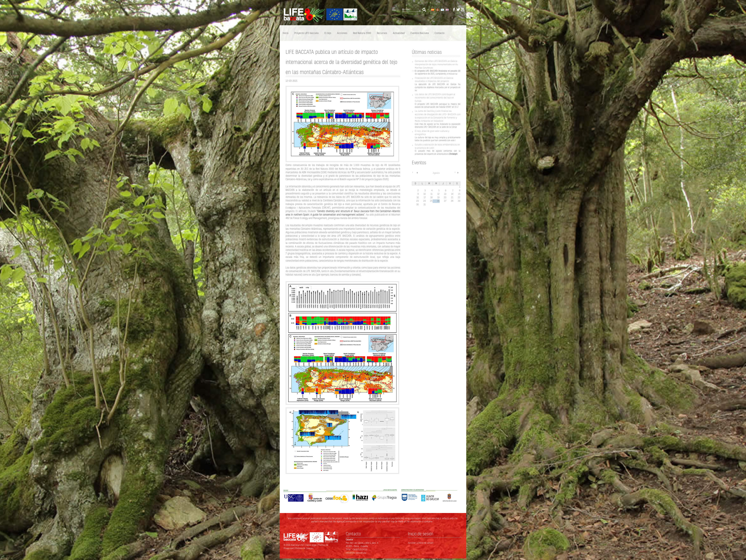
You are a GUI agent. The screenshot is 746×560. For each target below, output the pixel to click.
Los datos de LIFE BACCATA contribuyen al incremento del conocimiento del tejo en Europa (435, 97)
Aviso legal (311, 544)
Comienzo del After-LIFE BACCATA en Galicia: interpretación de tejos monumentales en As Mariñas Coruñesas (436, 64)
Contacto (439, 33)
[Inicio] (318, 21)
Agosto (436, 172)
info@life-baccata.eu (356, 552)
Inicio (285, 33)
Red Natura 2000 (362, 33)
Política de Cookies (304, 548)
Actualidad (399, 33)
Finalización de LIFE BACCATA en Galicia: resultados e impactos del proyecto (434, 80)
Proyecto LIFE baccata (306, 33)
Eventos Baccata (419, 33)
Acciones (342, 33)
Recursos (382, 33)
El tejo (327, 33)
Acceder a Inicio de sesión (420, 542)
